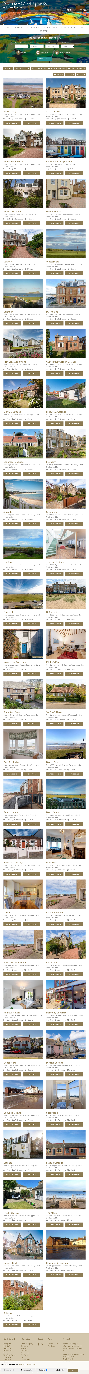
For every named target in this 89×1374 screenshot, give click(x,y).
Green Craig (9, 111)
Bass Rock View (11, 762)
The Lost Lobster (55, 562)
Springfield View (12, 712)
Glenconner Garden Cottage (61, 361)
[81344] (23, 558)
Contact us (44, 31)
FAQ (81, 28)
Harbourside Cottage (57, 1263)
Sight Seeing (7, 1348)
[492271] (23, 358)
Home (9, 28)
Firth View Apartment (14, 361)
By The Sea (52, 311)
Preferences (25, 1370)
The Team (24, 1355)
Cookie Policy (25, 1360)
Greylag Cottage (12, 411)
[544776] (66, 358)
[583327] (66, 208)
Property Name (20, 43)
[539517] (23, 1309)
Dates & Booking (12, 123)
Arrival (32, 43)
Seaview (7, 261)
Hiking (5, 1353)
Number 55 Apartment (15, 662)
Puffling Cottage (54, 1062)
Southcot (8, 1162)
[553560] (66, 1009)
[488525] (23, 1159)
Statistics (42, 1370)
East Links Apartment (14, 962)
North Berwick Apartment (59, 161)
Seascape (51, 512)
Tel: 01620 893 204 (76, 10)
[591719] (66, 107)
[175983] (23, 308)
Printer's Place (53, 662)
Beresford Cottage (13, 862)
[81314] (66, 1109)
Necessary (8, 1370)
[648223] (23, 958)
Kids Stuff (6, 1346)
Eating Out (7, 1344)
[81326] (66, 1259)
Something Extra (50, 28)
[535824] (23, 107)
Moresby (51, 462)
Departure (48, 43)
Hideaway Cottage (56, 411)
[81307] (66, 658)
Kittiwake (8, 1313)
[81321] (66, 858)
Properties (19, 28)
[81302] (23, 208)
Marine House (53, 211)
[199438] (23, 608)
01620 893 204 (73, 1344)
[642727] (23, 1059)
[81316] (23, 508)
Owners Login (53, 1344)
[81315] (66, 1209)
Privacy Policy (25, 1353)
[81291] (23, 1209)
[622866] (66, 1059)
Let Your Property (68, 28)
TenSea (7, 562)
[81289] (23, 758)
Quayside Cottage (13, 1112)
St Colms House (54, 111)
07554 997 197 (77, 1346)
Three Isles (9, 612)
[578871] (23, 908)
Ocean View (9, 1062)
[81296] (66, 908)
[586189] (23, 1259)
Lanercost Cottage (13, 462)
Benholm (8, 311)
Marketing (58, 1370)
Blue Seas (51, 862)
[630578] (66, 1159)
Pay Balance (52, 1346)
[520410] (66, 708)
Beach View (52, 812)
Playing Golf (7, 1350)
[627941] (23, 258)
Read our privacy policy (27, 1365)
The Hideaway (11, 1213)
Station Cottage (54, 1162)
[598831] (66, 408)
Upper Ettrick (10, 1263)
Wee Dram (7, 1360)
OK (73, 1370)
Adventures (7, 1357)
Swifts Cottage (54, 712)
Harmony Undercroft (57, 1012)
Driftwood (51, 612)
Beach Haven (10, 812)
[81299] (66, 458)
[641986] (23, 1009)
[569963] (66, 958)
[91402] (23, 808)
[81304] (66, 157)
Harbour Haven (11, 1012)
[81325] (23, 1109)
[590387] (66, 508)
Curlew (7, 912)
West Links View (12, 211)
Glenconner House (13, 161)
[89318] (66, 608)
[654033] (66, 558)
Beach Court (52, 762)
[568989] (66, 808)
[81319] (23, 408)
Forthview (51, 962)
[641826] (66, 258)
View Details (31, 123)
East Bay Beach (54, 912)
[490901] (23, 858)
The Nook (51, 1213)
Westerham (52, 261)
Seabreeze (52, 1112)
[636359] (23, 658)
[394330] (23, 708)
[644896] (23, 458)
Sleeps (63, 43)
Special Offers (33, 28)
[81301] (66, 308)
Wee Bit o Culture (9, 1355)
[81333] (23, 157)
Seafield (7, 512)
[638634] (66, 758)
